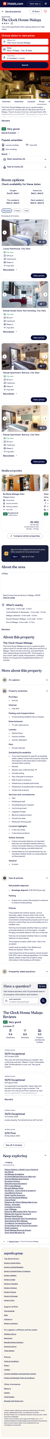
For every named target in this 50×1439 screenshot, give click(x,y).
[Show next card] (47, 84)
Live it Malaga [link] (11, 1209)
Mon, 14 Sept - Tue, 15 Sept (19, 50)
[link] (45, 11)
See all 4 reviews (9, 133)
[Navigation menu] (45, 4)
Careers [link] (7, 1393)
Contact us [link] (8, 1319)
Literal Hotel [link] (10, 1200)
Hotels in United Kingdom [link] (13, 1267)
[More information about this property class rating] (11, 23)
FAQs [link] (6, 1315)
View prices (38, 275)
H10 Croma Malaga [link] (13, 1186)
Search (25, 65)
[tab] (8, 1162)
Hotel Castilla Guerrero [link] (15, 1195)
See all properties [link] (13, 11)
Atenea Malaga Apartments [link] (17, 1179)
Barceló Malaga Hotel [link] (14, 1188)
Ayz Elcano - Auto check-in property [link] (20, 1190)
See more (6, 120)
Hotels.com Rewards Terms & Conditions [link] (19, 1378)
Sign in (15, 557)
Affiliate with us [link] (10, 1334)
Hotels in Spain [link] (9, 1280)
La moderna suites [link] (13, 1207)
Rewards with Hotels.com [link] (13, 1401)
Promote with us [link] (10, 1346)
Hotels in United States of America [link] (17, 1271)
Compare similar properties (26, 536)
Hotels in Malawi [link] (10, 1275)
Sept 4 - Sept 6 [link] (12, 203)
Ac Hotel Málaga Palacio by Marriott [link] (20, 1176)
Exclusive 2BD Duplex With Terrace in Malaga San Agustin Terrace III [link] (21, 1212)
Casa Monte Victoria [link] (13, 1193)
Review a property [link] (11, 1323)
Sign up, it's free (28, 557)
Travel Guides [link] (9, 1397)
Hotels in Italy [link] (9, 1300)
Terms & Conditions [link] (11, 1361)
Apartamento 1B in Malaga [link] (16, 1221)
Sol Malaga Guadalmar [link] (14, 1174)
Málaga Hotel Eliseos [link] (14, 1216)
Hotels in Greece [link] (10, 1288)
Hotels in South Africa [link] (12, 1263)
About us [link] (7, 1388)
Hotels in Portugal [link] (11, 1296)
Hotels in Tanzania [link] (11, 1284)
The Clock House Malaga (18, 42)
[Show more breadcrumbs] (4, 1241)
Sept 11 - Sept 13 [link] (37, 203)
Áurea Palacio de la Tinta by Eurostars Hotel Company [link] (21, 1226)
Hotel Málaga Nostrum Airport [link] (18, 1230)
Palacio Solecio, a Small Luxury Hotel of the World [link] (21, 1170)
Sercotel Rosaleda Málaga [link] (16, 1197)
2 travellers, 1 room (16, 58)
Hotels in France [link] (10, 1292)
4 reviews (7, 1026)
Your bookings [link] (9, 1311)
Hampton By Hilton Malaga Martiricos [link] (21, 1202)
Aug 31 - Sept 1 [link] (13, 193)
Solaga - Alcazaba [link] (12, 1204)
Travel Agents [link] (9, 1351)
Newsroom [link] (8, 1338)
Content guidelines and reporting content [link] (20, 1374)
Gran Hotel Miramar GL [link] (15, 1232)
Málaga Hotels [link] (14, 1241)
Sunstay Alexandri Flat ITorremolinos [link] (21, 1218)
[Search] (43, 1001)
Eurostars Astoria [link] (12, 1181)
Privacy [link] (6, 1365)
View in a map (9, 597)
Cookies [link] (7, 1370)
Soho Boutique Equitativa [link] (16, 1183)
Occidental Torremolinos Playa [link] (18, 1223)
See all (4, 154)
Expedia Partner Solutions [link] (13, 1342)
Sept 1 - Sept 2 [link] (37, 193)
